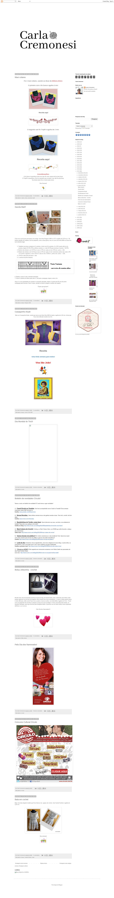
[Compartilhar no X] (48, 196)
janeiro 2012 (81, 214)
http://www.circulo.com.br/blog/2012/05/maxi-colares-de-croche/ (38, 532)
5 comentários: (36, 410)
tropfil (33, 197)
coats (33, 857)
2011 (78, 217)
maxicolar (30, 197)
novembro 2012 (82, 175)
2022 (78, 150)
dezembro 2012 (82, 173)
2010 (78, 219)
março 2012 (81, 210)
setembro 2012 (82, 179)
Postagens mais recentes (21, 863)
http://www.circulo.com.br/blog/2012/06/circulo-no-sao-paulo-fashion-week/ (39, 552)
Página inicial (43, 863)
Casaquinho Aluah (23, 312)
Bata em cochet (21, 799)
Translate (87, 128)
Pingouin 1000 (28, 302)
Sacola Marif (20, 207)
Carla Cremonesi (90, 87)
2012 (78, 171)
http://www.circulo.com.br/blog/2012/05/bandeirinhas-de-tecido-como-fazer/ (43, 525)
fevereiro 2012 (82, 212)
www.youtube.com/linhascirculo (28, 512)
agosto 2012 (81, 181)
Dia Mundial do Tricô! (24, 421)
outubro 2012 (81, 177)
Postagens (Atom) (23, 866)
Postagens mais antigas (65, 863)
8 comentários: (36, 195)
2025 (78, 144)
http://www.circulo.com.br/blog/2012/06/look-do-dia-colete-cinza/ (44, 546)
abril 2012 (80, 208)
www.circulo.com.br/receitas (27, 518)
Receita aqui (43, 113)
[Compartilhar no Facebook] (50, 196)
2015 (78, 165)
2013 (78, 169)
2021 (78, 152)
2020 (78, 154)
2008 (78, 223)
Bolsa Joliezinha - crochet (26, 570)
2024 (78, 146)
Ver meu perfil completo (89, 91)
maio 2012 (81, 206)
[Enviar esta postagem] (42, 195)
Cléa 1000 (30, 412)
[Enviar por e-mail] (45, 196)
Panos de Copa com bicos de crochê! (93, 276)
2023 (78, 148)
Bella (22, 638)
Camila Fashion (28, 857)
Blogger (60, 885)
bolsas (22, 302)
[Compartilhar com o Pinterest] (52, 196)
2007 (78, 225)
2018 (78, 158)
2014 (78, 167)
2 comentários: (36, 300)
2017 (78, 160)
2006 (78, 227)
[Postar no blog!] (47, 196)
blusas (22, 412)
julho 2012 (81, 183)
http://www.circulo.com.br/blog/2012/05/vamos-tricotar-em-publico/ (37, 539)
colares (22, 197)
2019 (78, 156)
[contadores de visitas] (82, 135)
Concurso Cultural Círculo (26, 722)
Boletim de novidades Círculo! (28, 498)
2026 (78, 142)
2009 (78, 221)
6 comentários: (36, 855)
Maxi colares (20, 77)
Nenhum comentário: (38, 487)
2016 (78, 162)
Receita (43, 351)
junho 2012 (81, 185)
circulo (26, 412)
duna (26, 197)
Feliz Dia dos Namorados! (26, 644)
